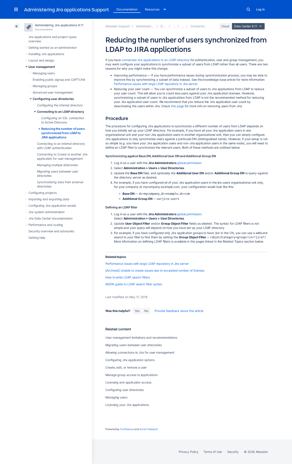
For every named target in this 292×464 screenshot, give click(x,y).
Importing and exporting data (48, 199)
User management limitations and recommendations (141, 337)
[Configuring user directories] (182, 26)
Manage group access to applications (131, 375)
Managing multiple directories (57, 165)
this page (177, 106)
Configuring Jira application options (129, 360)
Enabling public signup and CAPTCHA (59, 79)
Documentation (127, 9)
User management (41, 67)
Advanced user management (53, 92)
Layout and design (41, 60)
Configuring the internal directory (60, 105)
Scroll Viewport (149, 429)
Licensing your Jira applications (127, 405)
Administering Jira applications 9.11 (59, 25)
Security (233, 452)
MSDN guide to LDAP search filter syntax (133, 284)
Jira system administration (46, 212)
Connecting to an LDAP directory (60, 111)
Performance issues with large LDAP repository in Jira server (155, 84)
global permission (189, 163)
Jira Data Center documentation (50, 218)
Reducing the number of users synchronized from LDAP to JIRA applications (63, 133)
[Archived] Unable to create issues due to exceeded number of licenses (154, 270)
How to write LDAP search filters (127, 277)
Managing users (44, 73)
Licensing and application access (128, 382)
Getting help (36, 237)
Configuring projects (42, 193)
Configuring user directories (53, 99)
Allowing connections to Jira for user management (139, 352)
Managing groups (45, 86)
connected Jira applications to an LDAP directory (156, 60)
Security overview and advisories (51, 231)
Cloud (225, 26)
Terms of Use (213, 452)
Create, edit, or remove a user (126, 367)
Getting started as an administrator (52, 47)
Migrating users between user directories (133, 345)
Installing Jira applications (46, 54)
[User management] (174, 26)
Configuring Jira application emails (52, 205)
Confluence (127, 429)
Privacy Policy (188, 452)
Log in (260, 9)
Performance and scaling (45, 225)
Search (248, 9)
